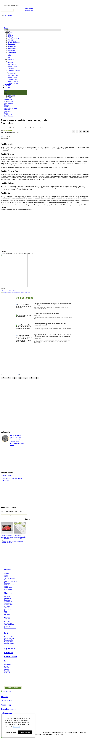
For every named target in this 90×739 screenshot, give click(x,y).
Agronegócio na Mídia (10, 581)
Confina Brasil (10, 657)
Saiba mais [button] (16, 727)
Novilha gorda (12, 41)
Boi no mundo (12, 48)
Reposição (11, 59)
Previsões (5, 292)
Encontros (7, 85)
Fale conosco (6, 713)
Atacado (10, 50)
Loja (6, 94)
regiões (9, 292)
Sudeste (22, 292)
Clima (6, 101)
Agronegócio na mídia (10, 108)
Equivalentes (11, 52)
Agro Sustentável (9, 584)
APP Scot (7, 87)
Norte (13, 292)
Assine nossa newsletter (7, 10)
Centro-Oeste (27, 292)
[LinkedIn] (25, 378)
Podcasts (6, 106)
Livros (6, 666)
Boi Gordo (7, 621)
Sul (15, 292)
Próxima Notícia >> (13, 290)
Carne (6, 61)
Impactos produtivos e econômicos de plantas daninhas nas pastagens (15, 437)
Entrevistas (7, 109)
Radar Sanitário (8, 116)
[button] (20, 374)
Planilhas (6, 669)
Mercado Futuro (8, 623)
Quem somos (6, 701)
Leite (9, 55)
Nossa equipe (6, 705)
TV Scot (6, 105)
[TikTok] (31, 378)
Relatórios (7, 671)
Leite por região (8, 640)
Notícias (7, 31)
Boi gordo (10, 35)
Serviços (4, 696)
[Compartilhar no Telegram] (84, 131)
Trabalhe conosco (8, 709)
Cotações (7, 33)
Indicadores (11, 37)
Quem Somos (29, 8)
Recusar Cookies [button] (11, 732)
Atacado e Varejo (9, 624)
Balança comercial (9, 641)
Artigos (6, 103)
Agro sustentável (9, 111)
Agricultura (8, 84)
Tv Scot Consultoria (9, 578)
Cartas (6, 113)
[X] (8, 378)
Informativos (7, 664)
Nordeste (18, 292)
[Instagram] (20, 378)
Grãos (9, 57)
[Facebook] (3, 378)
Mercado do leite (9, 637)
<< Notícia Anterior (5, 290)
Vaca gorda (11, 39)
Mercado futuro (12, 46)
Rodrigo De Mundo (7, 130)
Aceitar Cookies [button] (25, 732)
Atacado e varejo (9, 638)
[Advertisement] (45, 360)
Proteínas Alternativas (10, 628)
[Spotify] (36, 378)
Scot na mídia (8, 114)
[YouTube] (14, 378)
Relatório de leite (9, 643)
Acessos (6, 667)
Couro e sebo (11, 44)
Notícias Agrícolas (7, 475)
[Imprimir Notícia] (87, 131)
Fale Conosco (29, 10)
